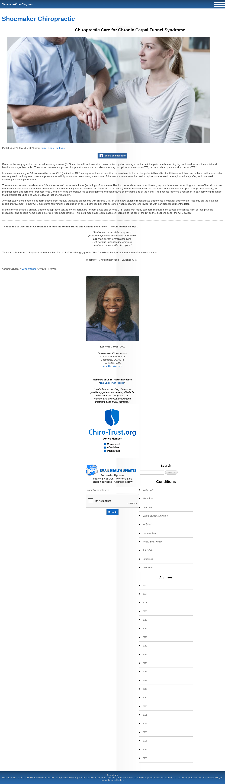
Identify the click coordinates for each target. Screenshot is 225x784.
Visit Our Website (112, 366)
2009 (145, 611)
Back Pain (148, 490)
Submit (112, 512)
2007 (145, 594)
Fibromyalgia (149, 533)
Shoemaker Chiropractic (38, 18)
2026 (145, 758)
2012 (145, 637)
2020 (145, 706)
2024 (145, 741)
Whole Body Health (152, 541)
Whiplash (147, 524)
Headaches (148, 507)
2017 (145, 680)
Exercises (148, 559)
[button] (171, 472)
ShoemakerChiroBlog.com (17, 4)
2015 (145, 663)
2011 (145, 628)
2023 (145, 732)
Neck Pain (148, 498)
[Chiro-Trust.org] (112, 431)
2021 (145, 715)
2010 (145, 620)
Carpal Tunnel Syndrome (53, 148)
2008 (145, 603)
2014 (145, 654)
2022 (145, 723)
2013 (145, 646)
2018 (145, 689)
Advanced (148, 567)
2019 (145, 698)
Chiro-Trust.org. (29, 269)
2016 (145, 672)
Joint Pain (148, 550)
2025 (145, 749)
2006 (145, 585)
